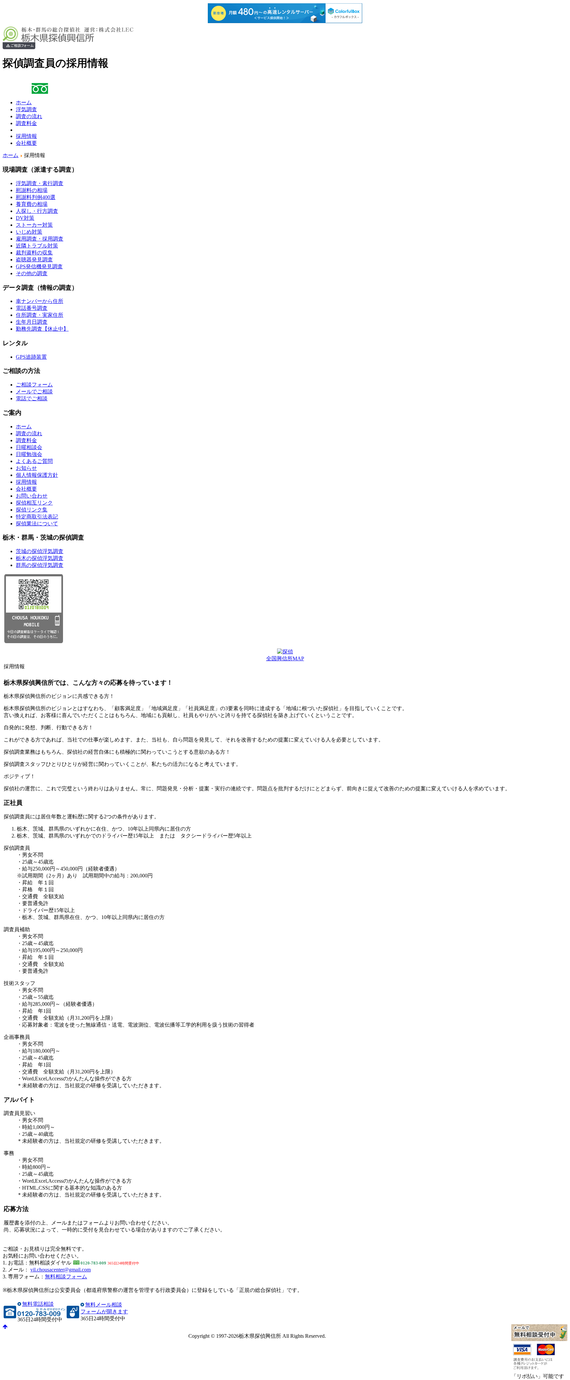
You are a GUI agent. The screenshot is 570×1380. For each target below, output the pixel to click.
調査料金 (26, 123)
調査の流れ (29, 116)
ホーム (24, 102)
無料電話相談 (38, 1304)
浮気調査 (26, 109)
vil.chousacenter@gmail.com (60, 1269)
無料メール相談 (103, 1304)
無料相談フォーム (66, 1276)
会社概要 (26, 143)
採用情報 (26, 136)
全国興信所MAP (285, 658)
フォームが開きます (104, 1311)
